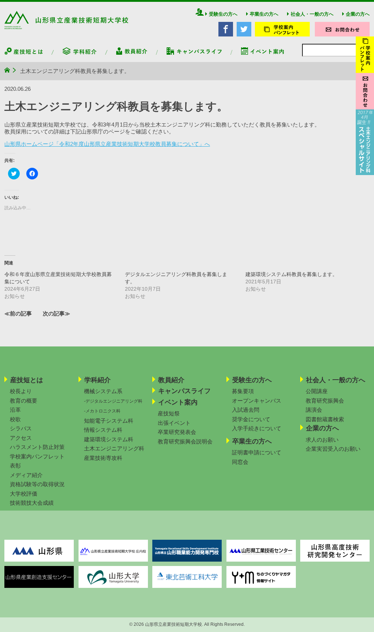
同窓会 (240, 462)
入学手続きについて (256, 428)
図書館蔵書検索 (325, 419)
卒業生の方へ (264, 14)
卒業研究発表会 (177, 432)
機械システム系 (103, 391)
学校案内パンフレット (37, 456)
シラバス (21, 428)
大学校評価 (23, 494)
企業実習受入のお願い (333, 449)
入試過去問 (245, 410)
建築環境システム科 (108, 439)
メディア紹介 (26, 475)
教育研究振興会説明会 (185, 441)
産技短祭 (169, 413)
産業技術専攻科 (103, 458)
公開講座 (317, 391)
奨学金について (251, 419)
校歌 (15, 419)
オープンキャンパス (256, 401)
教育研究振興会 (325, 401)
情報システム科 (103, 430)
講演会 (314, 410)
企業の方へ (358, 14)
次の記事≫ (56, 313)
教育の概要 (23, 401)
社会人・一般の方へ (312, 14)
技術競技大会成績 (32, 503)
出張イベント (174, 423)
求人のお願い (322, 440)
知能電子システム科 (108, 421)
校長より (21, 391)
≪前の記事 (18, 313)
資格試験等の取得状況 (37, 484)
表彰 (15, 465)
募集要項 (243, 391)
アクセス (21, 438)
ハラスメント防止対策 (37, 447)
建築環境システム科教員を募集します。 (291, 274)
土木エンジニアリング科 (114, 448)
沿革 (15, 410)
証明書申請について (256, 452)
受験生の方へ (223, 14)
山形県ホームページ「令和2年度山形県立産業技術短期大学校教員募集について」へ (107, 144)
